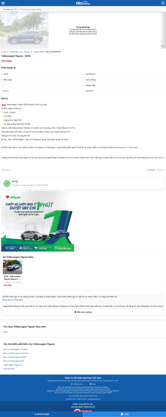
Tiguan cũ (28, 51)
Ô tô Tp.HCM (8, 368)
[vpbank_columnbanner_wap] (37, 221)
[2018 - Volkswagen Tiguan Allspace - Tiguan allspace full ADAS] (12, 267)
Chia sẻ (152, 170)
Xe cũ (6, 91)
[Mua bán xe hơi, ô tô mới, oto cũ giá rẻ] (83, 3)
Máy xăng (8, 79)
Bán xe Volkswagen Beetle (14, 357)
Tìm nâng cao (8, 9)
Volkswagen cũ (15, 51)
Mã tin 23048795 (53, 51)
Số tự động (91, 79)
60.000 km (91, 74)
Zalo (127, 414)
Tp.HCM (89, 91)
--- (5, 85)
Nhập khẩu (90, 85)
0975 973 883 (43, 414)
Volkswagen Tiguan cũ (12, 365)
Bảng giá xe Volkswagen (127, 147)
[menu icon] (3, 3)
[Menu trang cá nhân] (163, 3)
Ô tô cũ (4, 51)
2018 (6, 74)
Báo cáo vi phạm (84, 312)
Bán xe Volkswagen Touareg (15, 349)
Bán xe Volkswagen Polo (13, 361)
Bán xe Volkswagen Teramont (16, 353)
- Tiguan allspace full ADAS (12, 277)
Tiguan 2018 (39, 51)
